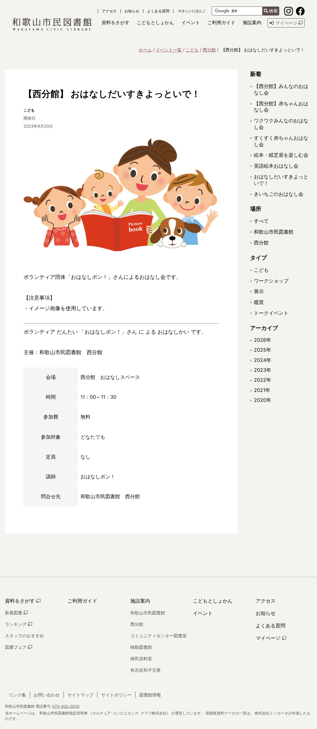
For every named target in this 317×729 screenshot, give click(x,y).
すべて (261, 221)
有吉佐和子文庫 (145, 670)
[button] (115, 23)
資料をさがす (20, 601)
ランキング (16, 624)
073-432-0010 (66, 706)
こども (192, 49)
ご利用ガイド (82, 601)
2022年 (262, 380)
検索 (273, 10)
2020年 (262, 400)
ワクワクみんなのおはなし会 (281, 123)
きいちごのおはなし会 (278, 194)
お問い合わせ (47, 694)
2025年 (262, 350)
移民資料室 (141, 658)
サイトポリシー (116, 694)
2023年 (262, 370)
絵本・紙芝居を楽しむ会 (281, 155)
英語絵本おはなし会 (276, 166)
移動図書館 (141, 647)
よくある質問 (158, 11)
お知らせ (131, 11)
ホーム (145, 49)
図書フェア (16, 647)
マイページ (269, 638)
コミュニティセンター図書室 (158, 635)
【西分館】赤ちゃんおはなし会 (281, 106)
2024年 (262, 360)
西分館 (209, 49)
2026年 (262, 340)
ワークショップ (271, 281)
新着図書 (14, 612)
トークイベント (271, 313)
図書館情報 (150, 694)
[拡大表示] (121, 196)
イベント (203, 613)
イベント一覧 (169, 49)
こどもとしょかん (212, 601)
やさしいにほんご (192, 11)
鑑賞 (259, 302)
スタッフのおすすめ (24, 635)
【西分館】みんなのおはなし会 (281, 89)
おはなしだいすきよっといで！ (281, 179)
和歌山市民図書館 (273, 232)
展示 (259, 291)
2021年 (262, 390)
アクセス (109, 11)
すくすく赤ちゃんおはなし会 (281, 141)
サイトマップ (80, 694)
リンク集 (17, 694)
